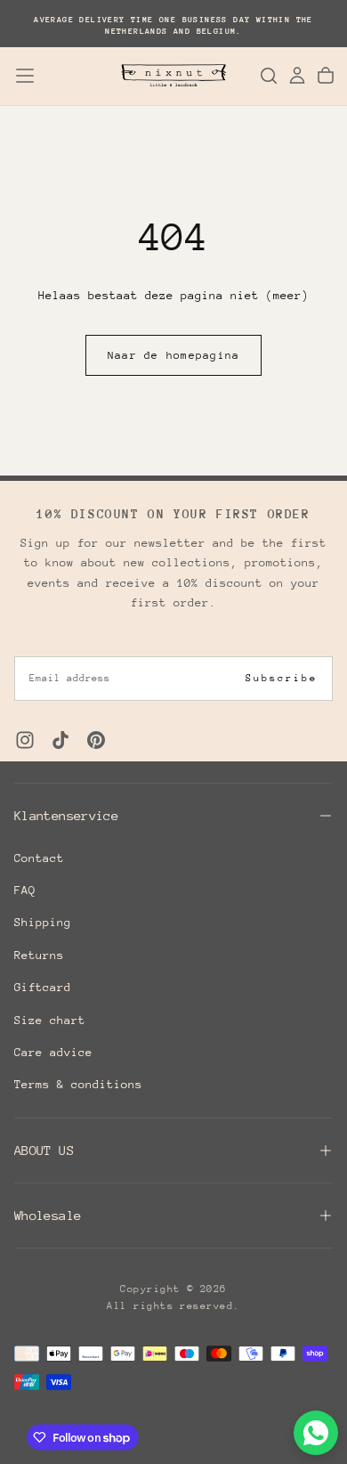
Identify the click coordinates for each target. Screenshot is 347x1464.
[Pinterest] (96, 740)
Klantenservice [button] (66, 815)
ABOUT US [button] (44, 1150)
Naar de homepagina (174, 355)
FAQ (25, 890)
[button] (25, 75)
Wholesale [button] (47, 1215)
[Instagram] (25, 740)
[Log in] (297, 75)
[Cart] (325, 75)
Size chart (49, 1020)
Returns (39, 955)
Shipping (42, 922)
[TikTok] (60, 740)
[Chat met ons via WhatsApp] (316, 1433)
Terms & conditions (78, 1084)
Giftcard (42, 987)
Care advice (53, 1052)
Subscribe (282, 678)
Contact (39, 858)
